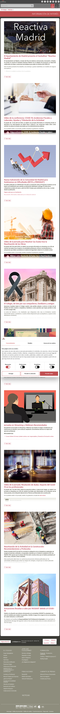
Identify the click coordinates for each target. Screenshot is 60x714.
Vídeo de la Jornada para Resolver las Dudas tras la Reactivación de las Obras (25, 242)
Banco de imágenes (44, 676)
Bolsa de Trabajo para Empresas (10, 676)
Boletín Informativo (26, 676)
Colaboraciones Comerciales (9, 690)
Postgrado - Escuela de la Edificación (46, 653)
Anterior (53, 640)
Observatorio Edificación (9, 662)
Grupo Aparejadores (8, 653)
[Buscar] (32, 6)
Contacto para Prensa (45, 678)
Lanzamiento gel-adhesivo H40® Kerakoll (17, 439)
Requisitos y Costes (26, 655)
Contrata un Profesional (9, 674)
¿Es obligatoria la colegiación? (29, 662)
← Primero (46, 640)
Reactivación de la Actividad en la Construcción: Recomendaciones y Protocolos (24, 547)
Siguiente (46, 643)
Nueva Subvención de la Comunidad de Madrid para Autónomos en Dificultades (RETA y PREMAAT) (26, 180)
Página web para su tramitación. (13, 192)
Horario (5, 655)
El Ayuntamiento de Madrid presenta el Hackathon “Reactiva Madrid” (30, 57)
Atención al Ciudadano (8, 684)
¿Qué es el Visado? (7, 678)
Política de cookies (28, 711)
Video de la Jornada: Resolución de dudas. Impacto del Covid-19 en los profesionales (30, 485)
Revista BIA (24, 674)
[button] (5, 641)
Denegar (11, 373)
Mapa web (45, 711)
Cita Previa (5, 659)
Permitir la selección (30, 373)
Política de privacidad (17, 711)
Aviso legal (9, 711)
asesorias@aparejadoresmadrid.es (21, 502)
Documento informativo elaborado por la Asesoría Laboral (20, 194)
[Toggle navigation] (56, 6)
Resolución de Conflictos (9, 686)
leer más (8, 76)
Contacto (51, 711)
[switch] (22, 367)
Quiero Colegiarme (26, 657)
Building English (44, 658)
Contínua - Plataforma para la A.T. (48, 656)
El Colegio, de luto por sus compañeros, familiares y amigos (29, 303)
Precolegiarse (25, 659)
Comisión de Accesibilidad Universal (9, 681)
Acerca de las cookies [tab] (50, 343)
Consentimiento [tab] (10, 343)
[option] (11, 653)
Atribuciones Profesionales (9, 666)
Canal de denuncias (37, 711)
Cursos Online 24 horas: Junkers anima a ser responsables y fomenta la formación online (30, 436)
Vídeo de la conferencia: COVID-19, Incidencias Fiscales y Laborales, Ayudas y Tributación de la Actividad (28, 119)
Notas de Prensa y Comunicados (47, 674)
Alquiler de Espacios (8, 688)
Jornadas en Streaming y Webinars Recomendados (25, 425)
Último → (53, 643)
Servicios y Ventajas (26, 653)
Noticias (5, 657)
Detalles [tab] (30, 343)
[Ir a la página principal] (3, 1)
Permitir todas (49, 373)
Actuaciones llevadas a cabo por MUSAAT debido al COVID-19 (29, 609)
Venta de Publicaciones (27, 678)
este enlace (43, 495)
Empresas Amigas (7, 664)
